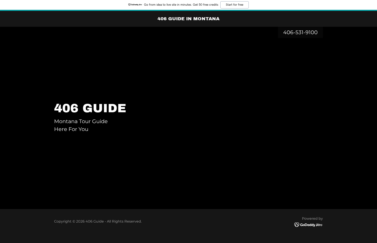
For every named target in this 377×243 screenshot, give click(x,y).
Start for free (234, 4)
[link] (188, 19)
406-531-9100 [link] (300, 32)
